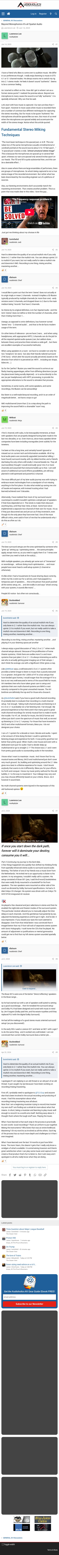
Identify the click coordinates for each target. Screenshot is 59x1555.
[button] (3, 14)
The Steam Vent (11, 1234)
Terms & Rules (52, 1550)
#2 (57, 250)
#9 (57, 1052)
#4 (57, 428)
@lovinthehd (9, 698)
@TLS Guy (39, 1093)
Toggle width (9, 1544)
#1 (57, 44)
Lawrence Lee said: (11, 966)
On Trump (10, 1247)
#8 (57, 959)
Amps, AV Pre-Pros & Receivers (17, 1243)
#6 (57, 611)
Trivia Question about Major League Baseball (25, 1229)
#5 (57, 542)
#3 (57, 288)
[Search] (55, 14)
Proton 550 (11, 1238)
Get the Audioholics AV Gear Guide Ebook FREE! (29, 1291)
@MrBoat (9, 669)
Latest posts (6, 1223)
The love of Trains (13, 1255)
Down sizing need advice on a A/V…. (21, 1264)
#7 (57, 811)
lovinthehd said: (9, 618)
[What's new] (50, 14)
